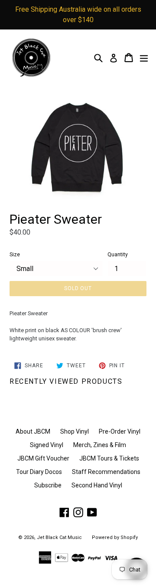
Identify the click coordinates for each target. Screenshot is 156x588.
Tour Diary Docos (39, 471)
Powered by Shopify (115, 537)
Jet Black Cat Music (59, 537)
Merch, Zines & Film (99, 444)
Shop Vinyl (74, 431)
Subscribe (48, 485)
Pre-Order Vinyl (119, 431)
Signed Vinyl (46, 444)
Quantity (117, 255)
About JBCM (33, 431)
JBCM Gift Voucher (43, 458)
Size (15, 255)
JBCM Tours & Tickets (109, 458)
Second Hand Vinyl (97, 485)
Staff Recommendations (106, 471)
